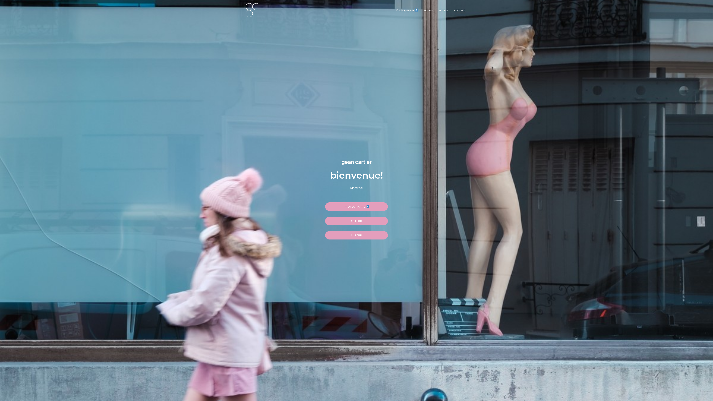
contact (459, 10)
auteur (443, 10)
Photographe (405, 10)
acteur (428, 10)
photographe (355, 206)
